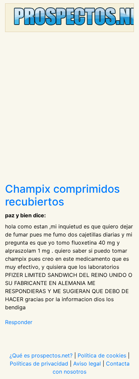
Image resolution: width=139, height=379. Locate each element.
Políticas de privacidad (39, 363)
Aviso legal (87, 363)
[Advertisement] (69, 109)
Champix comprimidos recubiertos (62, 195)
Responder (18, 322)
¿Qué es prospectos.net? (41, 355)
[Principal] (69, 18)
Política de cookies (102, 355)
